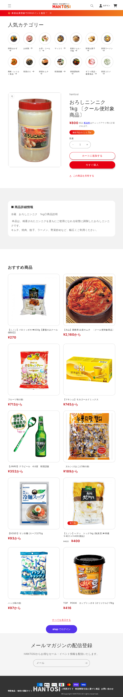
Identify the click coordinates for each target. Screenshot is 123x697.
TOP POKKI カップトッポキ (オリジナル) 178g (89, 603)
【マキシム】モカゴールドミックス (81, 399)
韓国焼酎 (58, 71)
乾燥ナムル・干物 (76, 49)
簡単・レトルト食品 (13, 72)
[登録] (86, 663)
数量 (71, 138)
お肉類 (26, 48)
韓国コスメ (106, 71)
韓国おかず (12, 48)
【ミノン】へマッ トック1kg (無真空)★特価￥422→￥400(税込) (86, 534)
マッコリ (58, 48)
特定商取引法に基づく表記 (87, 689)
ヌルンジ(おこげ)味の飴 (76, 466)
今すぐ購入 (92, 164)
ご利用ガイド (67, 689)
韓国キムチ (43, 71)
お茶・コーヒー (44, 49)
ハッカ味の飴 (14, 603)
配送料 (87, 123)
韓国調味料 (75, 71)
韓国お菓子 (90, 48)
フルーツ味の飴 (15, 399)
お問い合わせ (107, 689)
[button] (9, 5)
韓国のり (27, 71)
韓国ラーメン (107, 48)
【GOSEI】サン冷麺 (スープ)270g (25, 533)
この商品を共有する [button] (83, 175)
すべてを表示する (61, 620)
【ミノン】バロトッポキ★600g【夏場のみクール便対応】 (33, 331)
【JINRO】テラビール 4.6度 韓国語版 (28, 466)
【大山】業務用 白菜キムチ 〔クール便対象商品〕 (89, 329)
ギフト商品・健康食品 (91, 72)
